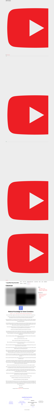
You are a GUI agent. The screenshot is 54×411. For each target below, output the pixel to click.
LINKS (42, 281)
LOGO (22, 404)
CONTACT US (40, 401)
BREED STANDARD (22, 401)
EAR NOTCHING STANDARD (22, 402)
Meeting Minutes (43, 289)
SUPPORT (21, 283)
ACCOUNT (25, 283)
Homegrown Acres (20, 388)
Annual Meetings (43, 290)
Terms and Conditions (27, 409)
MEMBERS (45, 281)
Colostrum (19, 313)
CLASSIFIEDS (36, 281)
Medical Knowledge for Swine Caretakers (20, 311)
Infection (24, 313)
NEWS (40, 281)
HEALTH (21, 313)
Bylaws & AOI (42, 288)
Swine (31, 313)
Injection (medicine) (27, 313)
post (14, 313)
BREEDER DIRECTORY (30, 281)
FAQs (22, 403)
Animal (16, 313)
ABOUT (21, 281)
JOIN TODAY (24, 281)
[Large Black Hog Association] (12, 282)
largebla (11, 313)
